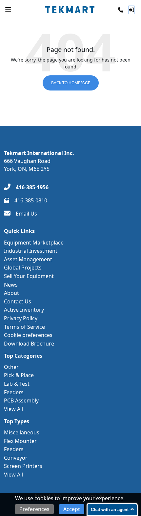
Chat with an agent (110, 509)
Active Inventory (24, 309)
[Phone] (120, 10)
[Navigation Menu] (8, 9)
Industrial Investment (30, 250)
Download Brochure (29, 343)
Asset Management (28, 259)
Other (11, 367)
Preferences (34, 509)
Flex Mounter (20, 441)
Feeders (14, 392)
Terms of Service (24, 326)
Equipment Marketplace (34, 242)
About (11, 293)
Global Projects (23, 267)
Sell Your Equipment (29, 276)
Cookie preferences (28, 335)
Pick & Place (19, 375)
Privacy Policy (20, 318)
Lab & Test (17, 383)
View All (13, 409)
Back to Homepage (70, 83)
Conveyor (16, 457)
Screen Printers (23, 466)
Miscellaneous (21, 432)
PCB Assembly (21, 400)
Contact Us (17, 301)
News (11, 284)
